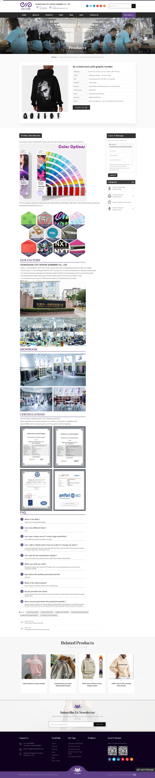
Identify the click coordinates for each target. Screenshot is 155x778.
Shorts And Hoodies (74, 749)
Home (24, 15)
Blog (81, 15)
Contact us (94, 15)
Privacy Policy (56, 760)
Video (61, 15)
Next (138, 673)
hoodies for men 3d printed (49, 615)
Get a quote (128, 15)
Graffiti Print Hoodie (46, 612)
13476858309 (43, 8)
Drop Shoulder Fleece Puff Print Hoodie (92, 685)
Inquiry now (80, 107)
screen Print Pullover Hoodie (80, 612)
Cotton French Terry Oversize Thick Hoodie (63, 685)
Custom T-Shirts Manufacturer (121, 202)
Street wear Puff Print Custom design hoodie (34, 685)
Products (48, 15)
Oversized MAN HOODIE (75, 743)
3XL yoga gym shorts (74, 756)
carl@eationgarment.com (60, 8)
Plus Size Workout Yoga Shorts (75, 752)
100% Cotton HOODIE (62, 612)
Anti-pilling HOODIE (32, 612)
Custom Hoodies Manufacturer (68, 57)
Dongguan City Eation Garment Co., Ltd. (53, 4)
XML (116, 774)
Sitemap (110, 774)
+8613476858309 (36, 745)
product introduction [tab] (30, 136)
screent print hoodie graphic (29, 615)
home (55, 57)
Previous (16, 673)
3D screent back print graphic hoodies (120, 146)
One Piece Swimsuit (74, 746)
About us (35, 15)
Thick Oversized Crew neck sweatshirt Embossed (121, 685)
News (71, 15)
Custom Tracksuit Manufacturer (117, 209)
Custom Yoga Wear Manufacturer (118, 188)
